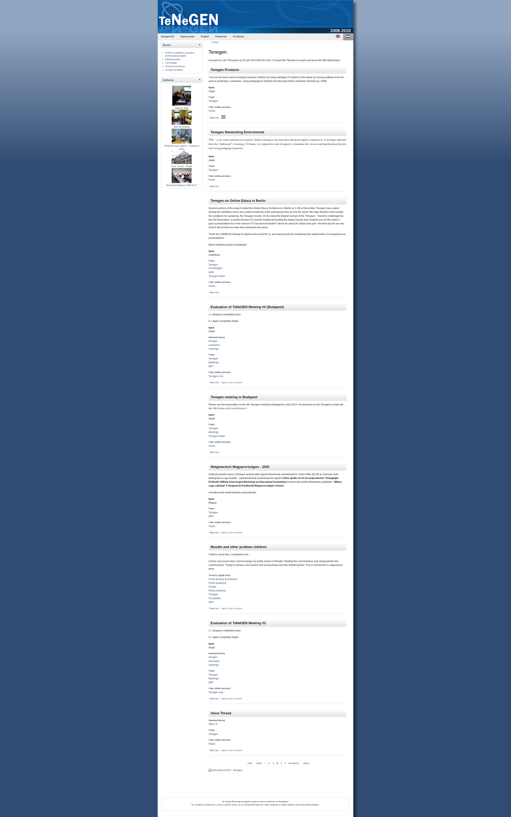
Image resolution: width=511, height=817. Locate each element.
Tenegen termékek (174, 70)
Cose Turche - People (181, 166)
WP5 (211, 516)
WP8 (211, 272)
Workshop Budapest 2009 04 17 (181, 185)
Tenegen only (216, 376)
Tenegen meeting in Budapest (234, 397)
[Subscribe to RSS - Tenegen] (226, 768)
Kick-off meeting (181, 127)
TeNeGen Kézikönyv (175, 66)
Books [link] (167, 45)
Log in (223, 382)
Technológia (171, 63)
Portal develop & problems (223, 579)
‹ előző (258, 763)
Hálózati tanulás (172, 59)
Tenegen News (217, 276)
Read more (214, 117)
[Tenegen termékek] (223, 117)
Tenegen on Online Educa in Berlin (238, 201)
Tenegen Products (225, 70)
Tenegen (213, 100)
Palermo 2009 (181, 108)
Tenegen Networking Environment (237, 132)
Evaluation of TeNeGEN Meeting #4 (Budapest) (247, 307)
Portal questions (217, 582)
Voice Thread (221, 713)
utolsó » (307, 763)
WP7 (211, 366)
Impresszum (187, 36)
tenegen (213, 340)
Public (212, 110)
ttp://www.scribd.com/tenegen (231, 408)
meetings (214, 348)
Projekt (205, 36)
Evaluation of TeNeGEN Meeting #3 (238, 623)
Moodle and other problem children (238, 547)
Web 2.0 (213, 723)
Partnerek (221, 36)
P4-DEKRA (215, 598)
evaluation (214, 344)
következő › (294, 763)
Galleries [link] (168, 80)
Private (212, 586)
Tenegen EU (167, 36)
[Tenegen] (338, 36)
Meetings (214, 362)
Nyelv (211, 87)
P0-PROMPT (216, 268)
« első (249, 763)
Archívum (238, 36)
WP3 (211, 602)
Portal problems (217, 590)
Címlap (215, 42)
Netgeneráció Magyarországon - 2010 (240, 467)
